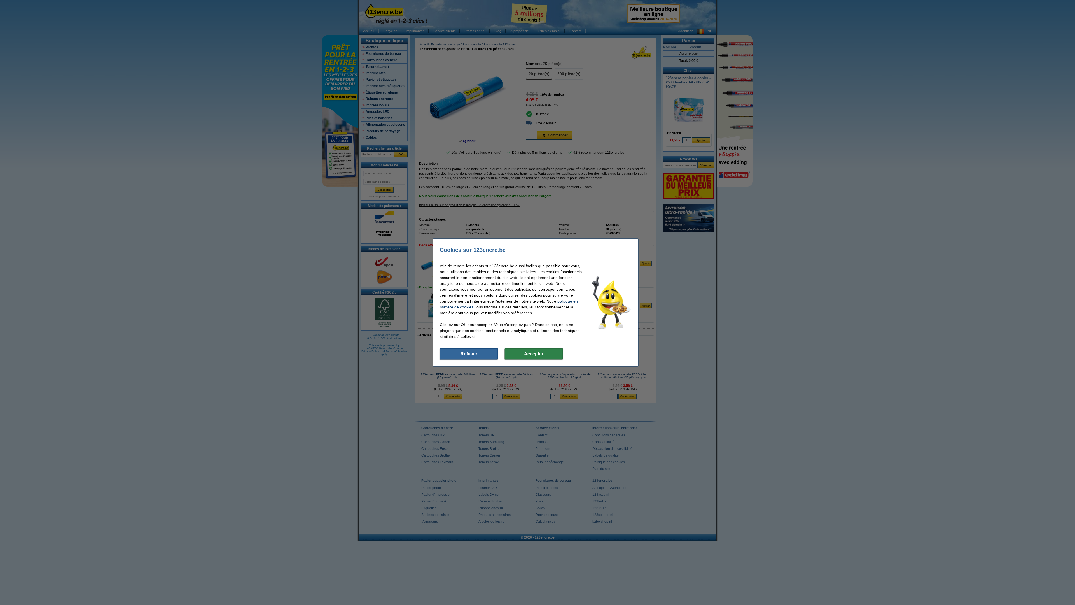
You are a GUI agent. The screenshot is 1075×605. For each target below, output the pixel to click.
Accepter (533, 354)
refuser (469, 354)
